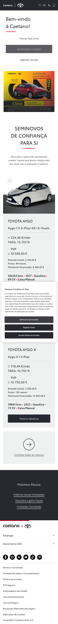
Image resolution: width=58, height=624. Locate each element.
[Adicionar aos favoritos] (9, 181)
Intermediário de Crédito (15, 590)
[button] (49, 5)
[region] (29, 312)
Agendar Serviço (29, 59)
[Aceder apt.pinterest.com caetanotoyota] (39, 557)
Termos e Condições (13, 567)
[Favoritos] (40, 5)
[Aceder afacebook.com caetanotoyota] (5, 557)
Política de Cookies (12, 579)
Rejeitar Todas (29, 327)
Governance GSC (12, 543)
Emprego (8, 535)
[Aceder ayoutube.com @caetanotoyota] (25, 557)
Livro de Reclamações (13, 596)
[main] (29, 265)
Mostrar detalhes (29, 418)
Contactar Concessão (29, 506)
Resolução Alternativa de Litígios (19, 608)
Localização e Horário (29, 49)
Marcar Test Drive (29, 38)
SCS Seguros (9, 585)
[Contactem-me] (44, 5)
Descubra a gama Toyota (29, 500)
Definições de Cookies (14, 614)
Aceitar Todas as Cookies (29, 335)
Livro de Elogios (11, 602)
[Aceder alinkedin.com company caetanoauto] (19, 557)
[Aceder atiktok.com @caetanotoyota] (32, 557)
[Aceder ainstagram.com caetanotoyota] (12, 557)
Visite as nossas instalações (29, 494)
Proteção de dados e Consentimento (21, 573)
